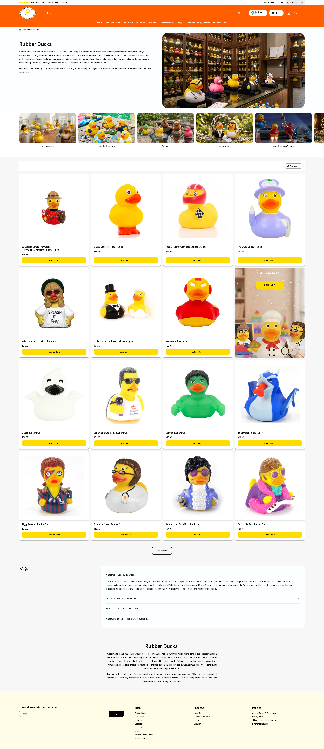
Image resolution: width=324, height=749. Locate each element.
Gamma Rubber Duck (176, 432)
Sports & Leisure (107, 146)
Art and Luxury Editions (144, 734)
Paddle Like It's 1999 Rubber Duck (182, 524)
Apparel (138, 731)
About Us (197, 713)
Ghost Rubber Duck (31, 432)
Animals (165, 146)
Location (197, 723)
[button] (302, 13)
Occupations (48, 146)
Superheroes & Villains (283, 146)
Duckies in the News (202, 716)
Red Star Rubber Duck (176, 341)
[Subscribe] (116, 714)
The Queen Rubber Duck (250, 246)
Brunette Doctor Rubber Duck (108, 524)
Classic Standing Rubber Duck (108, 246)
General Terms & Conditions (264, 713)
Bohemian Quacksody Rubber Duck (111, 432)
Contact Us (198, 720)
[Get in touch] (295, 13)
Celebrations (224, 146)
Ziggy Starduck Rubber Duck (36, 524)
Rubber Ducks (111, 22)
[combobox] (143, 13)
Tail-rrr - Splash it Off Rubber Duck (39, 341)
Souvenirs (139, 720)
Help (281, 2)
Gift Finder (270, 2)
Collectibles (139, 723)
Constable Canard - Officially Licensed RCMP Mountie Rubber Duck (40, 248)
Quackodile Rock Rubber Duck (252, 524)
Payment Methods (260, 723)
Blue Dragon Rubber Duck (250, 432)
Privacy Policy (257, 716)
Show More (24, 72)
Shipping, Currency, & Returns (264, 720)
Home (24, 29)
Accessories (167, 22)
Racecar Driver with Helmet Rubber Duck (186, 246)
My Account (140, 738)
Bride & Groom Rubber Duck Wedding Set (114, 341)
